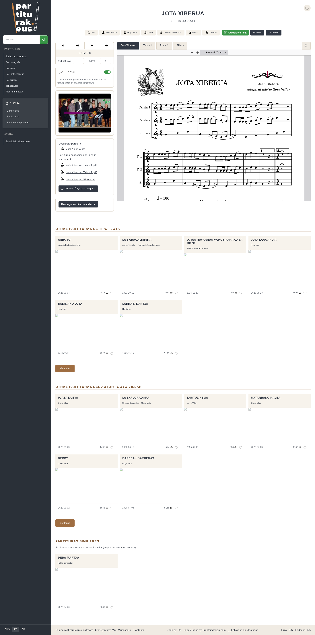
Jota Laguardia (264, 239)
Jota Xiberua (128, 45)
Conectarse (13, 110)
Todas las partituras (16, 56)
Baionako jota (70, 303)
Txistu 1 (147, 45)
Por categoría (13, 62)
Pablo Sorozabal (65, 563)
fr (23, 629)
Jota (93, 32)
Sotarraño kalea (266, 397)
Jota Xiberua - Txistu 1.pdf (81, 165)
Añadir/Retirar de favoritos (307, 8)
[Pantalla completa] (306, 46)
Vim (114, 630)
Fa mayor (274, 32)
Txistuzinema (197, 397)
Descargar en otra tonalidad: (77, 204)
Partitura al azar (14, 91)
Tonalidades (12, 85)
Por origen (11, 80)
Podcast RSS (303, 630)
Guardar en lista (237, 32)
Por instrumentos (15, 74)
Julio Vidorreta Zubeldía (197, 248)
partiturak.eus (25, 17)
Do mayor (257, 32)
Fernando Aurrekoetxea (149, 245)
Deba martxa (68, 557)
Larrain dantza (135, 303)
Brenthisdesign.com (214, 630)
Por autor (10, 68)
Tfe (179, 630)
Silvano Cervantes (130, 403)
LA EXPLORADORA (135, 397)
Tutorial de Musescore (18, 141)
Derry (63, 458)
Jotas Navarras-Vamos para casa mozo (214, 241)
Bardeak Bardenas (138, 458)
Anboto (64, 239)
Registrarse (13, 116)
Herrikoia (255, 245)
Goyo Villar (132, 32)
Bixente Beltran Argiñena (69, 245)
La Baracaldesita (137, 239)
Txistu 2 (164, 45)
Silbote (180, 45)
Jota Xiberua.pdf (75, 148)
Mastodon (252, 630)
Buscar (44, 39)
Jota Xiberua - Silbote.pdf (80, 179)
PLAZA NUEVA (68, 397)
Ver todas (65, 368)
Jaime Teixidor (129, 245)
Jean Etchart (111, 32)
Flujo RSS (287, 630)
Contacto (138, 630)
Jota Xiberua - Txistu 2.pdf (81, 172)
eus (7, 629)
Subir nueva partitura (18, 122)
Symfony (105, 630)
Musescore (124, 630)
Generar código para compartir (80, 188)
